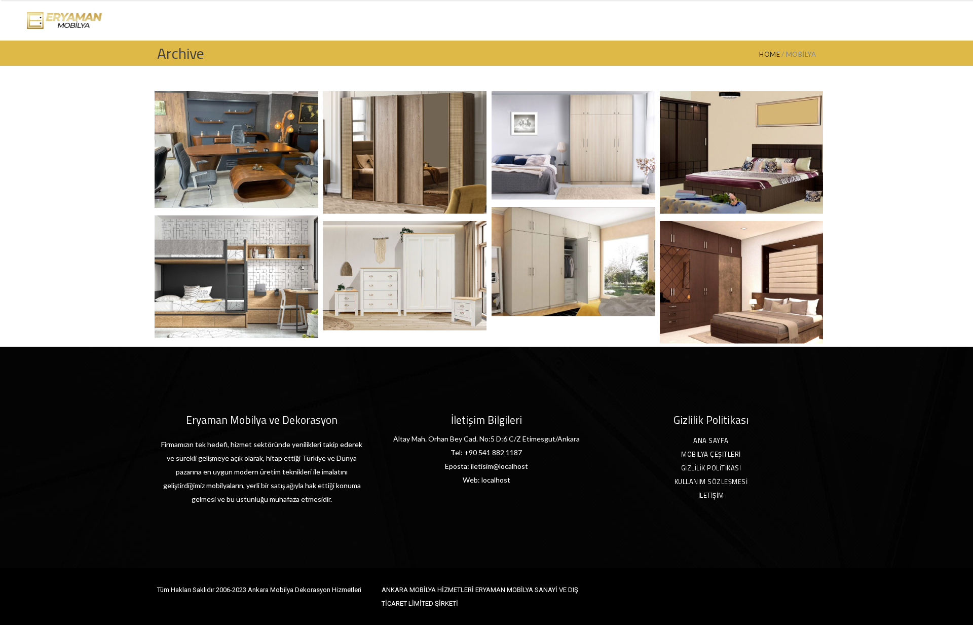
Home (769, 54)
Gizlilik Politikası (711, 468)
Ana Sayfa (711, 440)
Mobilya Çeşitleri (711, 454)
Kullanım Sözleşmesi (711, 481)
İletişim (711, 495)
